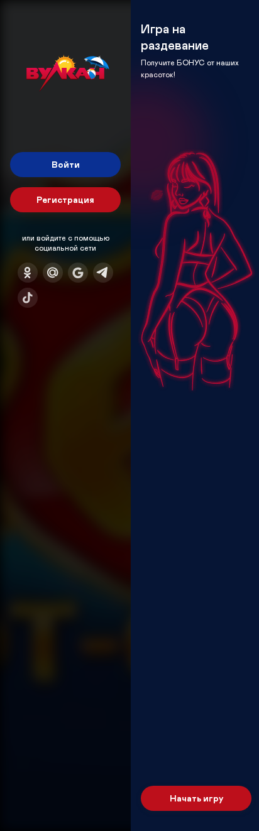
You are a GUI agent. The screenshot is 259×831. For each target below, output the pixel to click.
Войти (66, 164)
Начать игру (196, 798)
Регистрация (65, 199)
